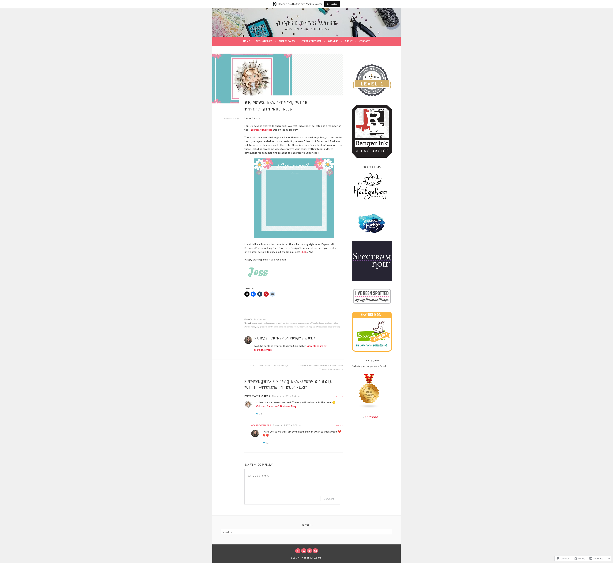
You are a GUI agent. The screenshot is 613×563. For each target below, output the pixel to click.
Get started (332, 4)
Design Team (249, 327)
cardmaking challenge (314, 323)
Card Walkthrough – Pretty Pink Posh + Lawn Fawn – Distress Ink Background (320, 367)
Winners (333, 41)
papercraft (303, 327)
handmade (278, 327)
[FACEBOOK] (297, 550)
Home (246, 41)
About (349, 41)
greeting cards (266, 327)
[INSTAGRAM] (315, 550)
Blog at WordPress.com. (306, 558)
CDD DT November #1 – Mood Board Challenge (267, 365)
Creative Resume (311, 41)
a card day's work (259, 323)
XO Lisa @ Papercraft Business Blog (276, 406)
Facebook (372, 417)
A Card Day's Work (306, 23)
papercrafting (334, 327)
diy (257, 327)
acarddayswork (275, 323)
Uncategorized (260, 319)
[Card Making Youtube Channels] (369, 407)
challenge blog (331, 323)
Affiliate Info (264, 41)
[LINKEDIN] (303, 550)
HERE (304, 251)
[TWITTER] (309, 550)
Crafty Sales (287, 41)
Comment (329, 498)
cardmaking (298, 323)
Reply (338, 396)
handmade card (291, 327)
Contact (364, 41)
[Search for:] (306, 532)
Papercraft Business (260, 129)
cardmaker (287, 323)
